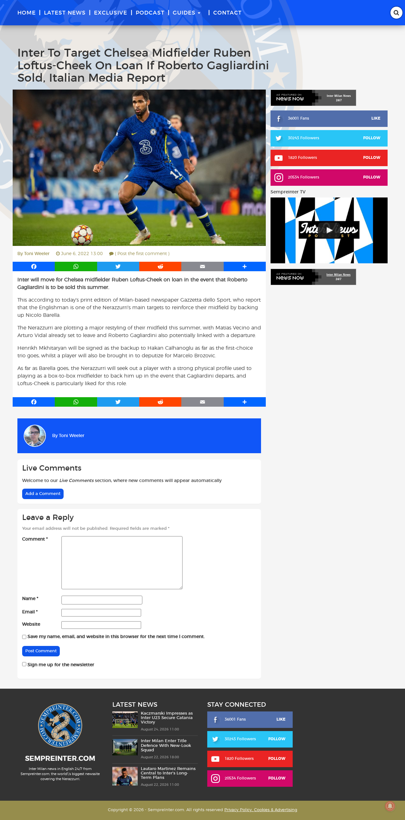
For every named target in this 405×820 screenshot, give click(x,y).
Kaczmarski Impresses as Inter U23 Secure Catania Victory (167, 718)
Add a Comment (42, 494)
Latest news (65, 13)
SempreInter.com (60, 758)
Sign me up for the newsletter (60, 665)
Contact (227, 13)
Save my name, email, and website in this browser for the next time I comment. (116, 637)
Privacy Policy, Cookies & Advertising (260, 810)
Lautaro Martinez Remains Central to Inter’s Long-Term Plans (168, 773)
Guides (184, 13)
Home (26, 13)
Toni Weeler (37, 254)
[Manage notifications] (390, 806)
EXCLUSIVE (110, 13)
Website (31, 624)
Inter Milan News (339, 274)
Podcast (150, 13)
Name (30, 599)
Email (30, 612)
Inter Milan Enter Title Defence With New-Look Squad (166, 745)
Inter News (339, 95)
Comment (35, 539)
